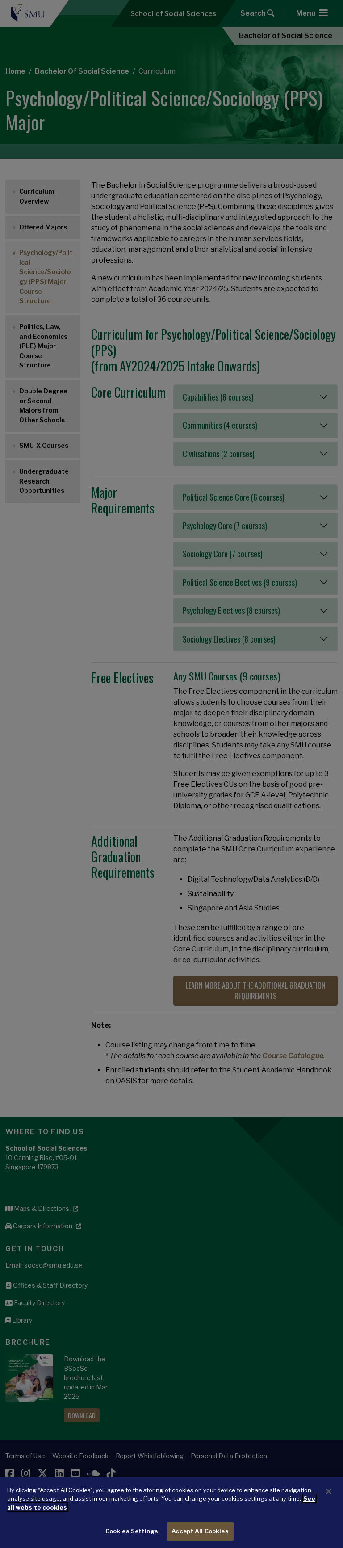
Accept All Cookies (200, 1531)
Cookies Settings (131, 1531)
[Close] (329, 1491)
